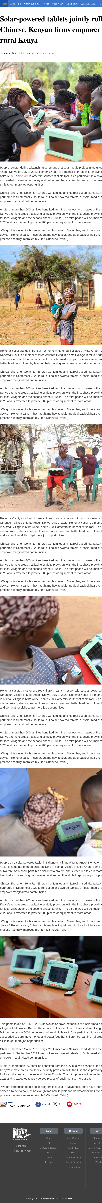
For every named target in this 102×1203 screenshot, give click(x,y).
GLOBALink (72, 3)
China (12, 3)
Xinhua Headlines (88, 3)
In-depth (49, 1162)
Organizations (73, 1166)
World (46, 3)
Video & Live (57, 3)
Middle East (73, 1147)
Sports (49, 1157)
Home (4, 3)
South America (73, 1162)
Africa (73, 1152)
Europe (73, 1142)
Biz (19, 3)
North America (73, 1157)
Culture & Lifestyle (32, 3)
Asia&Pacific (73, 1138)
